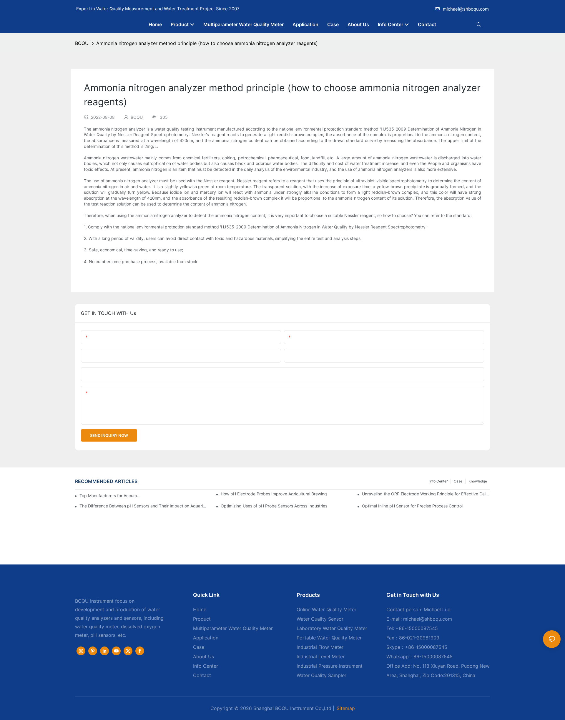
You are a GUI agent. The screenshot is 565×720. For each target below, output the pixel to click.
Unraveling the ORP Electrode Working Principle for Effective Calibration (426, 493)
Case (458, 481)
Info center (438, 481)
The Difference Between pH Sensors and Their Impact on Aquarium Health (143, 505)
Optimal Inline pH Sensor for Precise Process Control (412, 505)
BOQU (82, 43)
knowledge (477, 481)
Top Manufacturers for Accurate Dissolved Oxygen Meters (110, 495)
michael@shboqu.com (466, 9)
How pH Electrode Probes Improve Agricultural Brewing (274, 493)
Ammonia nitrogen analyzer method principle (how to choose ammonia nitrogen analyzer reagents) (207, 43)
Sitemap (346, 708)
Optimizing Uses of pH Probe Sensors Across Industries (274, 505)
